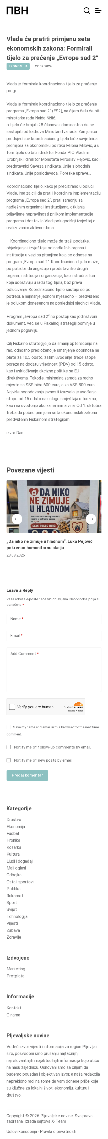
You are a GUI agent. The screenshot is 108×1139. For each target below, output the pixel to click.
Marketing (16, 968)
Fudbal (13, 833)
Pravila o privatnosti (58, 1131)
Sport (12, 902)
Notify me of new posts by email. (43, 760)
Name (17, 619)
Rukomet (15, 895)
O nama (13, 1015)
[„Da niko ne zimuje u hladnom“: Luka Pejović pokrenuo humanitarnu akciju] (54, 506)
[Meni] (98, 10)
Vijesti (12, 923)
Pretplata (15, 975)
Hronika (13, 840)
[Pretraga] (87, 10)
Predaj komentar (27, 775)
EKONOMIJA (18, 66)
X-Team (58, 1121)
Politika (13, 888)
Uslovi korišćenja (22, 1131)
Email (16, 635)
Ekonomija (16, 826)
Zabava (13, 930)
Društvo (14, 819)
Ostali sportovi (20, 881)
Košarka (14, 847)
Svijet (12, 909)
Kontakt (14, 1007)
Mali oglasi (16, 868)
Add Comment (24, 653)
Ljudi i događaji (20, 861)
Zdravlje (14, 937)
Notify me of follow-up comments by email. (52, 747)
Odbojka (14, 874)
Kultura (13, 854)
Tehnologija (17, 916)
